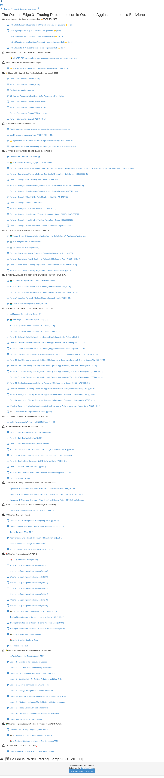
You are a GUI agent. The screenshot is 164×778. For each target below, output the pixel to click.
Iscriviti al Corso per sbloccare (82, 771)
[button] (1, 2)
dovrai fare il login (87, 768)
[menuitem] (1, 5)
